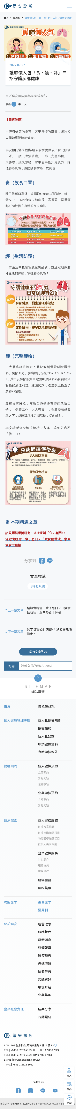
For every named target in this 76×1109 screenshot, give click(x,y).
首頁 (7, 706)
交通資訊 (44, 979)
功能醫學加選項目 (49, 838)
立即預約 (43, 772)
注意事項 (43, 784)
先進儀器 (44, 963)
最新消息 (44, 939)
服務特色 (44, 931)
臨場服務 (44, 880)
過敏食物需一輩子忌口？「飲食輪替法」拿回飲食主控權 (49, 610)
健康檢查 (10, 820)
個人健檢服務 (48, 820)
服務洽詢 (43, 865)
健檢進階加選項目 (49, 832)
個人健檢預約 (48, 766)
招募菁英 (44, 971)
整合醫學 (44, 902)
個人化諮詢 (46, 736)
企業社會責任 (14, 1009)
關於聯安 (10, 924)
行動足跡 (44, 1017)
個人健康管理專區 (17, 720)
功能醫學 (10, 902)
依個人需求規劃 (47, 844)
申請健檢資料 (48, 744)
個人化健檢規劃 (49, 720)
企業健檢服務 (48, 853)
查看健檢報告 (48, 752)
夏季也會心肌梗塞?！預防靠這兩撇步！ (49, 631)
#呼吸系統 (37, 586)
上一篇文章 (15, 610)
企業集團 (44, 995)
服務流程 (43, 871)
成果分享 (44, 1009)
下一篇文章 (15, 631)
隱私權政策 (46, 706)
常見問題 (43, 778)
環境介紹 (44, 987)
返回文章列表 (38, 651)
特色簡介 (43, 859)
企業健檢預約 (48, 793)
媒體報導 (44, 947)
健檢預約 (44, 728)
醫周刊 (43, 910)
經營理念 (44, 924)
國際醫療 (44, 888)
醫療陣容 (44, 955)
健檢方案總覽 (46, 826)
